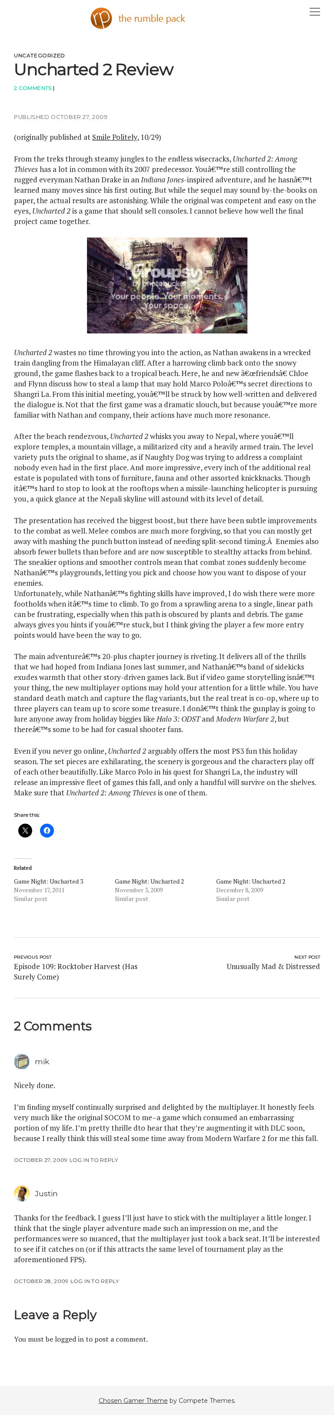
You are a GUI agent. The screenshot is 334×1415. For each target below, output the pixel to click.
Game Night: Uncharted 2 (149, 881)
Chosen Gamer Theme (133, 1401)
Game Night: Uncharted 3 (48, 881)
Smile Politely (114, 137)
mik (42, 1061)
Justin (46, 1193)
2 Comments (33, 88)
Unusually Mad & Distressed (273, 966)
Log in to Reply (94, 1160)
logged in (69, 1339)
